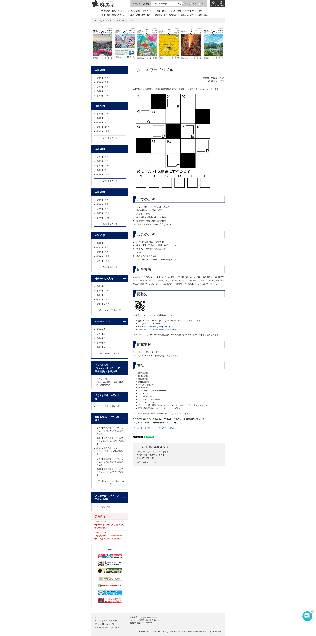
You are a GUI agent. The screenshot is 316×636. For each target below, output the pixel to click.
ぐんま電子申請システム (159, 329)
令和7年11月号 (102, 131)
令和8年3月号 (102, 114)
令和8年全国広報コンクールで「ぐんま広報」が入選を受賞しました (110, 431)
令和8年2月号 (102, 118)
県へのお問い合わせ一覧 (104, 624)
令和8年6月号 (102, 87)
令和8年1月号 (102, 122)
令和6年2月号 (102, 204)
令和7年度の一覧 (109, 138)
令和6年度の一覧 (109, 181)
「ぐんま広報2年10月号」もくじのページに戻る (154, 428)
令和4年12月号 (103, 256)
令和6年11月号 (102, 174)
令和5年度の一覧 (109, 224)
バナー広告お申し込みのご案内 (107, 628)
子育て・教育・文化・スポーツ (112, 15)
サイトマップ (100, 617)
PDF (203, 4)
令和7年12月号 (103, 127)
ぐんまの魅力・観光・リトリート (113, 11)
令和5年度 (100, 192)
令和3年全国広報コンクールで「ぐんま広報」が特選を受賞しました (110, 472)
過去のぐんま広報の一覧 (110, 310)
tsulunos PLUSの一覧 (109, 353)
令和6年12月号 (103, 170)
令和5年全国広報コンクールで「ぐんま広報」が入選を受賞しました (110, 451)
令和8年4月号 (102, 96)
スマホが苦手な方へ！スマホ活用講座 (107, 497)
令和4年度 (100, 235)
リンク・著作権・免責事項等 (106, 621)
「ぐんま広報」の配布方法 (107, 397)
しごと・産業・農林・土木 (139, 15)
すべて (187, 4)
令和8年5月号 (102, 91)
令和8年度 (100, 70)
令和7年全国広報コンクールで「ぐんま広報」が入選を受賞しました (110, 441)
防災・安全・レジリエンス (141, 11)
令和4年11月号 (102, 261)
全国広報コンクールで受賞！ (107, 418)
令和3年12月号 (103, 299)
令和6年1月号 (102, 209)
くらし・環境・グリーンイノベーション (186, 11)
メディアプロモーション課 (149, 452)
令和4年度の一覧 (109, 267)
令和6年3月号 (102, 200)
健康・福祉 (161, 11)
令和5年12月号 (103, 213)
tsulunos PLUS (103, 321)
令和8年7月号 (102, 82)
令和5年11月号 (102, 218)
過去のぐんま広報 (104, 278)
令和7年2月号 (102, 161)
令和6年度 (100, 149)
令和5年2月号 (102, 247)
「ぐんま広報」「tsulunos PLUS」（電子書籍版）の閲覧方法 (107, 368)
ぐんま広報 (114, 21)
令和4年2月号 (102, 291)
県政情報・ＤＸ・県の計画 (165, 15)
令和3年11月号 (102, 304)
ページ (195, 4)
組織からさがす (187, 15)
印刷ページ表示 (218, 81)
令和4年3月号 (102, 286)
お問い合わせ (203, 15)
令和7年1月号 (102, 166)
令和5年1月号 (102, 252)
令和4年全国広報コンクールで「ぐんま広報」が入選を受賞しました (110, 462)
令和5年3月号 (102, 243)
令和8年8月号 (102, 78)
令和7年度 (100, 106)
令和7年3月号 (102, 157)
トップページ (103, 21)
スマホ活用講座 (103, 507)
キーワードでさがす (141, 4)
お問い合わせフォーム (147, 462)
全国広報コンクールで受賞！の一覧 (110, 482)
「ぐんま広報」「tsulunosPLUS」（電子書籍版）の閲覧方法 (109, 382)
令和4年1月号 (102, 295)
